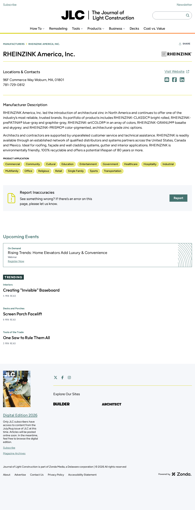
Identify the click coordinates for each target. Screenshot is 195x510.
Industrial (168, 164)
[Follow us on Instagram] (69, 377)
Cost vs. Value (154, 29)
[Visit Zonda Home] (175, 474)
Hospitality (150, 164)
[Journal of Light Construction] (97, 15)
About (6, 474)
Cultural (50, 164)
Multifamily (11, 171)
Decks (134, 29)
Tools (76, 29)
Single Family (76, 171)
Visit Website (175, 71)
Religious (43, 171)
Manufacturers (14, 44)
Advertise (20, 474)
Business (115, 29)
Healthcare (130, 164)
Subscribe (10, 4)
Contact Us (37, 474)
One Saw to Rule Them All (26, 337)
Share (186, 43)
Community (33, 164)
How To (36, 29)
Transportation (112, 171)
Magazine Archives (14, 453)
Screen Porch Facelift (22, 313)
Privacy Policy (56, 474)
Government (110, 164)
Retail (58, 171)
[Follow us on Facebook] (62, 377)
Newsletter (184, 4)
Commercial (12, 164)
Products (94, 29)
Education (68, 164)
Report (178, 198)
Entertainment (88, 164)
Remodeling (58, 29)
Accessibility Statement (82, 474)
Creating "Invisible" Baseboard (31, 290)
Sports (94, 171)
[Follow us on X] (55, 377)
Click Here (167, 79)
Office (28, 171)
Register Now (16, 261)
